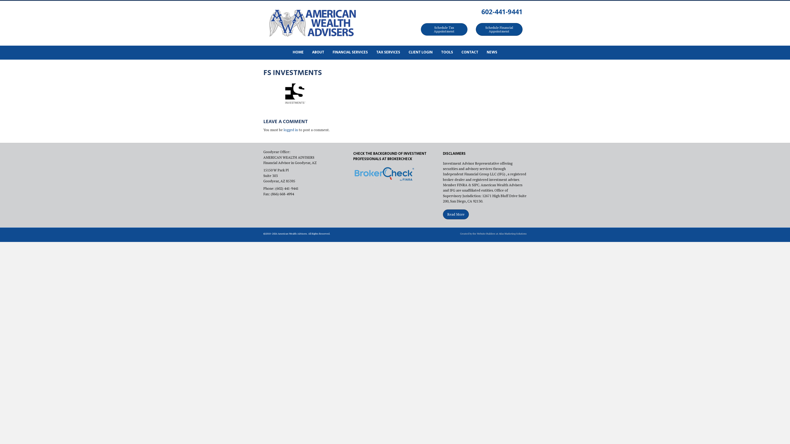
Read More (456, 214)
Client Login (421, 52)
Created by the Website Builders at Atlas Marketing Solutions (493, 233)
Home (298, 52)
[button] (444, 29)
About (318, 52)
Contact (469, 52)
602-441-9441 (502, 11)
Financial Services (350, 52)
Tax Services (388, 52)
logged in (290, 129)
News (492, 52)
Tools (447, 52)
